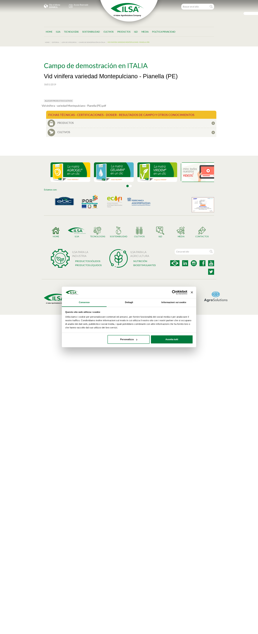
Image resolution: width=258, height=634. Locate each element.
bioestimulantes (144, 265)
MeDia (145, 31)
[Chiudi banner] (192, 292)
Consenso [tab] (84, 302)
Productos (123, 31)
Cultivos (108, 31)
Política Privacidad (163, 31)
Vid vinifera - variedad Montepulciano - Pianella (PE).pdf (74, 105)
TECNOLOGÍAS (71, 31)
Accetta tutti (171, 339)
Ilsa (58, 31)
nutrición (140, 261)
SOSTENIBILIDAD (91, 31)
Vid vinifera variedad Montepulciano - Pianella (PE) (128, 42)
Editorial (55, 42)
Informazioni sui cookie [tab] (173, 302)
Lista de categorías (69, 42)
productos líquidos (88, 265)
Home (49, 31)
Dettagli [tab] (129, 302)
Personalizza (127, 339)
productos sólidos (87, 261)
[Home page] (127, 9)
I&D (136, 31)
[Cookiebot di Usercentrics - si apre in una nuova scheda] (174, 292)
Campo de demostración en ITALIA (92, 42)
